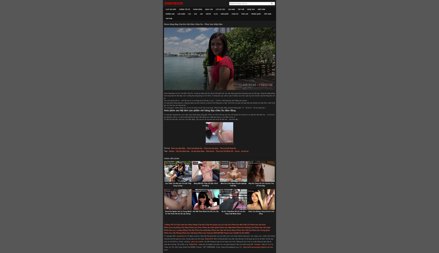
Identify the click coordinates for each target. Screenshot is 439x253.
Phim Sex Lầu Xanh (211, 148)
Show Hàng (197, 9)
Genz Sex (251, 9)
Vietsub (169, 18)
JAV (201, 14)
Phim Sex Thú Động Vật (224, 151)
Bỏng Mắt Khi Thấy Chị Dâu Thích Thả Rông (206, 185)
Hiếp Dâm (261, 9)
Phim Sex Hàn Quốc (211, 227)
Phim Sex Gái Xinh (258, 225)
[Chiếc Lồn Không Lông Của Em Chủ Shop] (261, 199)
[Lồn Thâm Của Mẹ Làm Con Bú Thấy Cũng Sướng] (178, 171)
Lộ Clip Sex (220, 9)
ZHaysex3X (174, 3)
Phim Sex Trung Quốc (261, 230)
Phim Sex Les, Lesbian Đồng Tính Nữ (179, 230)
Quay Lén (209, 9)
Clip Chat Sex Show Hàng (187, 225)
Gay (195, 14)
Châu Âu (235, 14)
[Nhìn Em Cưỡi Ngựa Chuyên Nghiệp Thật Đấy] (233, 171)
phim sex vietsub (197, 241)
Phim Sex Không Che (194, 148)
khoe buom (210, 151)
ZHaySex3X (209, 239)
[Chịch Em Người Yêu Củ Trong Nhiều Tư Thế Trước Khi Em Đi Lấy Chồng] (178, 199)
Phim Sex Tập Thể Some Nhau (224, 230)
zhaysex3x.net (181, 236)
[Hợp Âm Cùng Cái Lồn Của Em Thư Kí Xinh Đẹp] (261, 171)
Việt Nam (267, 14)
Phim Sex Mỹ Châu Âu (228, 148)
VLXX (216, 14)
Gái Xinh (231, 9)
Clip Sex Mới (171, 9)
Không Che (170, 14)
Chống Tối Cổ (184, 9)
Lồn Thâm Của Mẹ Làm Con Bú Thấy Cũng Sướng (178, 185)
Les (189, 14)
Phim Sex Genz (196, 227)
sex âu (237, 151)
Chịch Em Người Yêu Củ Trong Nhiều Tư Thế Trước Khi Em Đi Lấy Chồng (178, 213)
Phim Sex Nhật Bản (203, 230)
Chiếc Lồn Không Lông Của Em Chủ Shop (261, 213)
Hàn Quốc (225, 14)
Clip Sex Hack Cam (182, 151)
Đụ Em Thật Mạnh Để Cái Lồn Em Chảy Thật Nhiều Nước (233, 213)
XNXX (247, 233)
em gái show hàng (197, 151)
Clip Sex (201, 225)
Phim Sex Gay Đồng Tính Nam (177, 227)
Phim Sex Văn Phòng (173, 233)
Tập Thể (241, 9)
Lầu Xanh (181, 14)
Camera (171, 151)
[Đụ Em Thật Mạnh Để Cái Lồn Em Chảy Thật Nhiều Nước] (233, 199)
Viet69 (208, 14)
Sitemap (257, 244)
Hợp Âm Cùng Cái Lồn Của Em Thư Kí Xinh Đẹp (261, 185)
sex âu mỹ (244, 151)
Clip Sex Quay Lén (213, 225)
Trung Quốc (256, 14)
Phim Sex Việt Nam (190, 233)
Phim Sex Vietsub (206, 233)
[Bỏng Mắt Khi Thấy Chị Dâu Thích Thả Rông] (206, 171)
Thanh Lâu (228, 233)
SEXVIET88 (218, 233)
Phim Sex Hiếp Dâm (178, 148)
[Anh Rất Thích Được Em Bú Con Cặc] (206, 199)
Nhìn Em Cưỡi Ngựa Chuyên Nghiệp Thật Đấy (233, 185)
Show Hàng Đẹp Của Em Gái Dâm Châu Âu (219, 144)
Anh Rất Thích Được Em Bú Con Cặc (206, 211)
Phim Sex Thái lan (244, 230)
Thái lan (244, 14)
